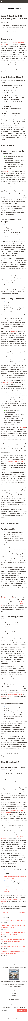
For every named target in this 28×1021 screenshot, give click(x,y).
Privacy (14, 995)
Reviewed (16, 895)
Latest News (14, 964)
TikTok (19, 899)
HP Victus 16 (14, 331)
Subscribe (22, 1010)
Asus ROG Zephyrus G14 (8, 598)
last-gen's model (8, 382)
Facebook (3, 899)
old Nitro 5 (6, 594)
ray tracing (23, 427)
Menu (4, 2)
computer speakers (6, 696)
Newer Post (22, 912)
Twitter (9, 899)
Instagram (14, 899)
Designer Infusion (18, 1018)
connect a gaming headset (15, 694)
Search (14, 993)
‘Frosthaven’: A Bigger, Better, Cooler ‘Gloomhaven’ (14, 967)
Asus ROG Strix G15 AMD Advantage (13, 461)
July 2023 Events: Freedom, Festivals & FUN (13, 946)
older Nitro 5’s (7, 171)
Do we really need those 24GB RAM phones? (13, 920)
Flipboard (3, 901)
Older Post (5, 912)
